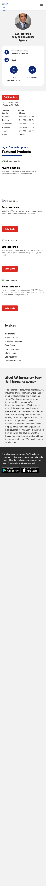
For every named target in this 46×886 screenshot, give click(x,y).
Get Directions (10, 97)
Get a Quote (10, 229)
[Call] (14, 70)
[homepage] (6, 5)
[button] (8, 60)
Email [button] (14, 60)
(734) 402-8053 (13, 80)
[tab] (22, 110)
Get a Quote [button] (32, 78)
